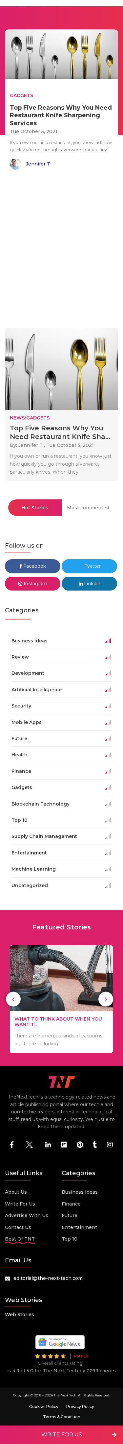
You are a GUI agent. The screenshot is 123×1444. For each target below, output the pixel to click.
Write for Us (20, 1204)
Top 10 (69, 1239)
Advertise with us (26, 1215)
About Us (16, 1192)
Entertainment (79, 1227)
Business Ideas (80, 1192)
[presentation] (13, 999)
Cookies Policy (43, 1406)
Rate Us (81, 1356)
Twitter (92, 566)
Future (69, 1215)
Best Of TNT (20, 1239)
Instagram (34, 584)
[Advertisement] (61, 250)
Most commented (88, 508)
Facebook (34, 566)
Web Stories (19, 1315)
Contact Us (18, 1227)
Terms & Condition (61, 1416)
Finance (71, 1204)
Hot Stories (34, 508)
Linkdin (91, 584)
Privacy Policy (80, 1406)
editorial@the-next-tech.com (48, 1278)
